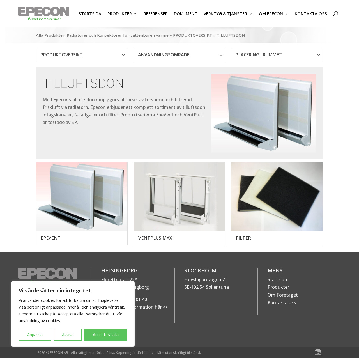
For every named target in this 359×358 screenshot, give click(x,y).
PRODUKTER (119, 13)
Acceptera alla (106, 334)
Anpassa (35, 334)
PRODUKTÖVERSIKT (192, 35)
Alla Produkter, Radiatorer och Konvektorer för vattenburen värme (102, 35)
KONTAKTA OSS (311, 13)
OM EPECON (271, 13)
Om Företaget (283, 295)
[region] (73, 314)
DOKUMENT (185, 13)
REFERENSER (156, 13)
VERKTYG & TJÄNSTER (225, 13)
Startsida (277, 279)
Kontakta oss (282, 302)
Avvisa (67, 334)
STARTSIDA (90, 13)
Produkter (278, 287)
